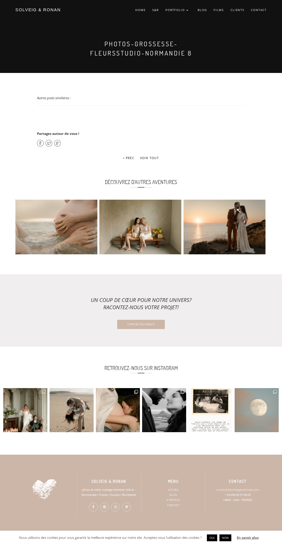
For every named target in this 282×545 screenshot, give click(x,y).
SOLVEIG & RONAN (38, 9)
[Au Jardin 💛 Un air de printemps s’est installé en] (118, 410)
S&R (155, 10)
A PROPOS (173, 500)
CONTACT (259, 10)
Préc (129, 158)
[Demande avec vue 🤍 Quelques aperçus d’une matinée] (164, 410)
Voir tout (149, 158)
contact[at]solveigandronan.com (237, 490)
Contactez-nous (141, 324)
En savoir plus (248, 537)
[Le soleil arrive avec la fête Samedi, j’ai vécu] (72, 410)
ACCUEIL (173, 490)
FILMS (218, 10)
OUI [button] (212, 538)
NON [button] (225, 538)
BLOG (202, 10)
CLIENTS (237, 10)
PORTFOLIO (175, 10)
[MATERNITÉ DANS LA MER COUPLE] (56, 227)
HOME (140, 10)
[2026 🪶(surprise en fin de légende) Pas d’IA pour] (257, 410)
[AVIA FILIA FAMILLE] (140, 227)
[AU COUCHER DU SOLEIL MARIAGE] (224, 227)
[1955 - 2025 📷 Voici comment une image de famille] (210, 410)
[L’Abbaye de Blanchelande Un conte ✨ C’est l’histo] (25, 410)
